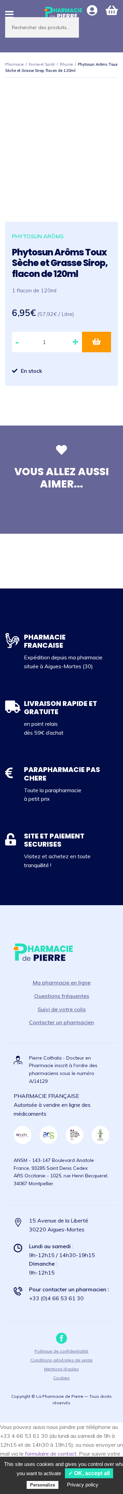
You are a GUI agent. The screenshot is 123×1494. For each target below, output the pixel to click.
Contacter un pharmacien (61, 1022)
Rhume (66, 64)
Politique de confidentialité (61, 1351)
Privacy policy (82, 1484)
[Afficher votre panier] (112, 11)
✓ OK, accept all (89, 1473)
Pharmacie (14, 64)
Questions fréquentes (61, 995)
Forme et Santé (42, 64)
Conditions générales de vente (61, 1360)
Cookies (61, 1377)
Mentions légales (61, 1368)
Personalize (42, 1484)
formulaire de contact (51, 1453)
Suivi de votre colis (62, 1009)
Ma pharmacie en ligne (62, 982)
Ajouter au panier (96, 342)
